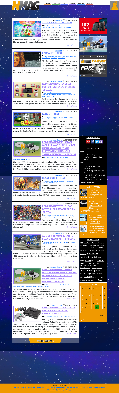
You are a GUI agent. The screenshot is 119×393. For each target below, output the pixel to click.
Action (45, 181)
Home (48, 3)
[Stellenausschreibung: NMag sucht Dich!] (93, 44)
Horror (100, 248)
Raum (52, 58)
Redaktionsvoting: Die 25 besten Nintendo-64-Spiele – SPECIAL (58, 310)
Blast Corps (47, 285)
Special (73, 3)
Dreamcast (47, 242)
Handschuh (56, 117)
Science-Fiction (61, 58)
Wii (51, 96)
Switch (43, 96)
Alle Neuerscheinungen (87, 183)
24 (82, 307)
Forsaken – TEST (52, 53)
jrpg (86, 250)
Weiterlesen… (72, 45)
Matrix (67, 56)
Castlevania (54, 285)
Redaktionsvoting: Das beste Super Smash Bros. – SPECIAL (58, 209)
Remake (94, 268)
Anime (90, 245)
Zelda (100, 280)
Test (64, 3)
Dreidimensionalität (49, 56)
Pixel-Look (94, 260)
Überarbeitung (67, 27)
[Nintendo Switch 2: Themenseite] (93, 26)
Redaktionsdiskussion (18, 159)
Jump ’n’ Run (62, 26)
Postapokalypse (46, 58)
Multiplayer (83, 254)
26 (89, 307)
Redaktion (41, 387)
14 (97, 300)
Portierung (51, 119)
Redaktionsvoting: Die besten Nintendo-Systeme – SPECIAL (59, 86)
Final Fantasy (87, 248)
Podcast (81, 3)
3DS (45, 93)
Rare (47, 183)
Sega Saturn (28, 159)
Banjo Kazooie (47, 26)
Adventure (84, 245)
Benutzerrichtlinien (54, 387)
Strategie (99, 274)
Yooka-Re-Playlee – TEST (57, 22)
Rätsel (100, 271)
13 (93, 300)
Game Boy (58, 93)
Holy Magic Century (62, 285)
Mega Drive (58, 242)
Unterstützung (99, 387)
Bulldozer (50, 181)
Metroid (102, 250)
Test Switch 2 (96, 212)
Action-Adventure (98, 243)
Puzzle (97, 263)
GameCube (45, 94)
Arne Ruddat (86, 210)
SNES (74, 94)
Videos (89, 3)
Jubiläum (52, 242)
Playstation (65, 157)
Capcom (102, 245)
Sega (50, 243)
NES (50, 94)
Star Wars (46, 286)
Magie (66, 117)
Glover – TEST (50, 113)
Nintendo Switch (70, 215)
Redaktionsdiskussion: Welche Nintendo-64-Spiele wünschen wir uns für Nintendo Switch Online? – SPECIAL (59, 275)
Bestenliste (50, 93)
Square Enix (92, 273)
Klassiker (61, 117)
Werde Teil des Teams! (55, 390)
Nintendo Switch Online (26, 286)
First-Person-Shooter (60, 56)
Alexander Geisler (56, 81)
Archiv (68, 390)
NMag (60, 157)
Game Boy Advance (66, 93)
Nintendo (53, 94)
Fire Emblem (94, 248)
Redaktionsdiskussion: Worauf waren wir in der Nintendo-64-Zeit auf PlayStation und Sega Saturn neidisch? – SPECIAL (59, 148)
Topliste (48, 96)
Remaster (99, 268)
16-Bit (85, 243)
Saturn (47, 243)
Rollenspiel (92, 270)
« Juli (82, 320)
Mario (98, 250)
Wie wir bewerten (28, 387)
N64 (45, 157)
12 (89, 300)
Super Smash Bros (60, 217)
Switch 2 (95, 277)
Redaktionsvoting (67, 94)
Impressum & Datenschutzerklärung (77, 387)
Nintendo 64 (69, 26)
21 (97, 303)
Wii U (54, 96)
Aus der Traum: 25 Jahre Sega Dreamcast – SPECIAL (58, 237)
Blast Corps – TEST (53, 177)
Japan (82, 250)
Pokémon (83, 263)
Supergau (54, 183)
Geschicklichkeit (48, 117)
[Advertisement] (93, 108)
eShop (81, 247)
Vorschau (56, 3)
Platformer (45, 27)
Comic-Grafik (55, 26)
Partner (17, 387)
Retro (49, 27)
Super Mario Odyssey (56, 27)
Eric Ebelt (58, 20)
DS (54, 93)
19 (89, 303)
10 (82, 300)
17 (82, 303)
